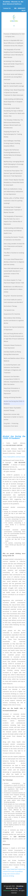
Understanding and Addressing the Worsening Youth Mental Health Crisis (13, 230)
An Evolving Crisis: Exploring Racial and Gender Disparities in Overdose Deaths (13, 63)
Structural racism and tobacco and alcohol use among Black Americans (13, 76)
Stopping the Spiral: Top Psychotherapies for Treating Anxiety (13, 134)
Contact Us (7, 8)
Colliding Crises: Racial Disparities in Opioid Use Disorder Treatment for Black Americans (14, 92)
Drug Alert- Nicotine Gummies (13, 296)
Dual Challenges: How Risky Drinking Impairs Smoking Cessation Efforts (12, 143)
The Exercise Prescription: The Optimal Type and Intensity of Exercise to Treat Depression (13, 173)
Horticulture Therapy (10, 306)
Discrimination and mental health (14, 70)
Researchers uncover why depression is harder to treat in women (13, 416)
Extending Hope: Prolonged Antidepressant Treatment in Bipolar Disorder (13, 209)
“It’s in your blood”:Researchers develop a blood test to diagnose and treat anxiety (14, 261)
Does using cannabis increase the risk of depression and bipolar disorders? (14, 246)
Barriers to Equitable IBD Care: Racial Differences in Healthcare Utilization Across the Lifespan (13, 43)
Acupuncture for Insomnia (12, 314)
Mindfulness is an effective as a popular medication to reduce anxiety (13, 289)
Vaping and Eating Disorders (12, 397)
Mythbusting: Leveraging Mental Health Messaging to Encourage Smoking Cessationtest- (14, 164)
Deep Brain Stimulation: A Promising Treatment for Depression (12, 390)
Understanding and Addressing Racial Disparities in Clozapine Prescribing (13, 101)
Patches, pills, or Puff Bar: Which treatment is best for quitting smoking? (14, 200)
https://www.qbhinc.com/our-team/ (14, 457)
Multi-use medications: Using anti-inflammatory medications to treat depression (13, 191)
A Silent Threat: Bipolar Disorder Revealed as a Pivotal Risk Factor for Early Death (14, 182)
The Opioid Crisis (9, 310)
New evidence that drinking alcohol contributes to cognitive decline (14, 320)
